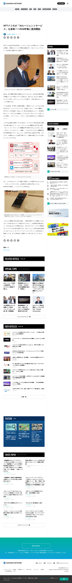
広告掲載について (21, 569)
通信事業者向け (46, 9)
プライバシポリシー (44, 578)
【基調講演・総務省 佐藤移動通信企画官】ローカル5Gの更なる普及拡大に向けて (59, 199)
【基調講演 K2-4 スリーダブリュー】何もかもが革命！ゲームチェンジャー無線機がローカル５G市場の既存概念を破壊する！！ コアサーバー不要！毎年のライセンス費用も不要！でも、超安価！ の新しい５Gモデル (59, 194)
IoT (39, 9)
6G (35, 9)
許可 (64, 579)
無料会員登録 (61, 3)
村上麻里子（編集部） (11, 34)
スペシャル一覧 (53, 109)
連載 (54, 563)
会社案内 (14, 569)
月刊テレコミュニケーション (62, 563)
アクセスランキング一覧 (54, 171)
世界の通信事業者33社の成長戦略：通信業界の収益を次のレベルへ (59, 182)
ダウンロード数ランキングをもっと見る (57, 203)
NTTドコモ (7, 250)
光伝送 (54, 9)
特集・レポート (39, 563)
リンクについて (36, 569)
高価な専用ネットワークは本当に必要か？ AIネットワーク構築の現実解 (59, 189)
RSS (14, 571)
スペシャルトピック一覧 (24, 316)
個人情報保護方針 (8, 571)
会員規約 (42, 569)
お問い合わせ (28, 569)
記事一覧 (24, 396)
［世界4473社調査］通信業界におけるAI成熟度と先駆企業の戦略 (59, 186)
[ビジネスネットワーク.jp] (13, 3)
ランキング (49, 563)
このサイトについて (7, 569)
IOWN (17, 9)
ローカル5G (24, 9)
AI (30, 9)
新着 (45, 563)
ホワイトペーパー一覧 (24, 525)
